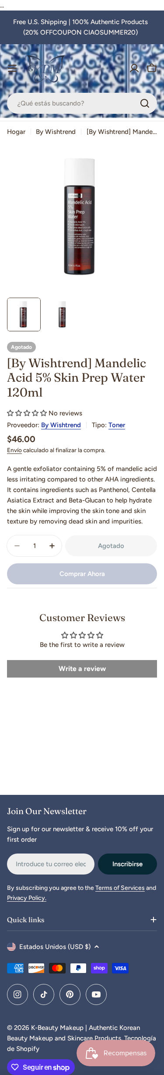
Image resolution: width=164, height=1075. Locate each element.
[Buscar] (145, 103)
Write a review (82, 668)
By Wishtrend (56, 132)
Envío (14, 449)
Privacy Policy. (26, 898)
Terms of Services (120, 888)
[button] (27, 413)
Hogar (16, 132)
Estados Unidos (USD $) (55, 947)
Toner (116, 425)
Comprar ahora (82, 574)
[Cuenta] (134, 68)
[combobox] (82, 103)
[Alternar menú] (12, 68)
